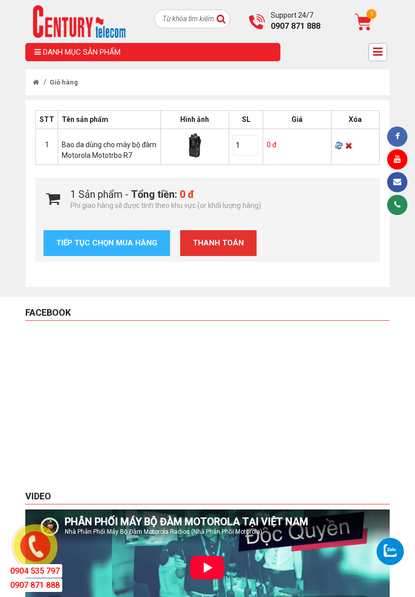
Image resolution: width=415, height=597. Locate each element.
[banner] (79, 21)
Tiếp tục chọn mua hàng (106, 242)
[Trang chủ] (36, 82)
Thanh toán (218, 242)
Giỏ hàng (64, 82)
